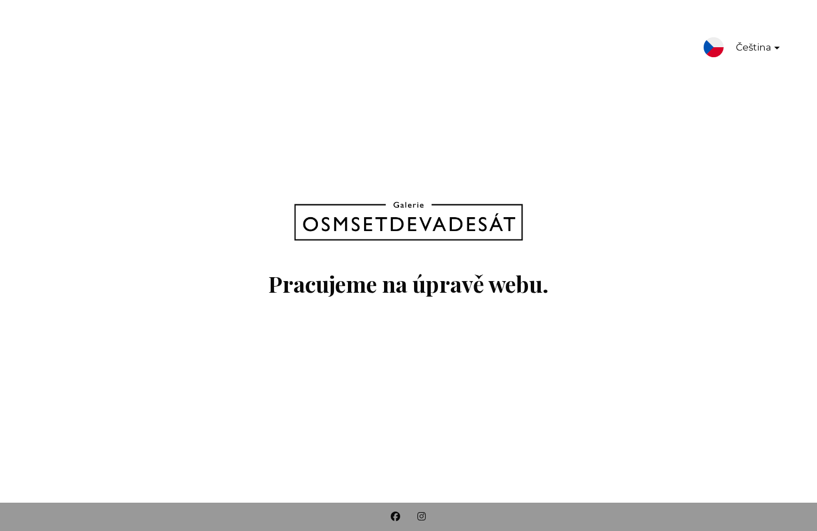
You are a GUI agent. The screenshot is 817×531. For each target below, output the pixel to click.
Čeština (753, 47)
